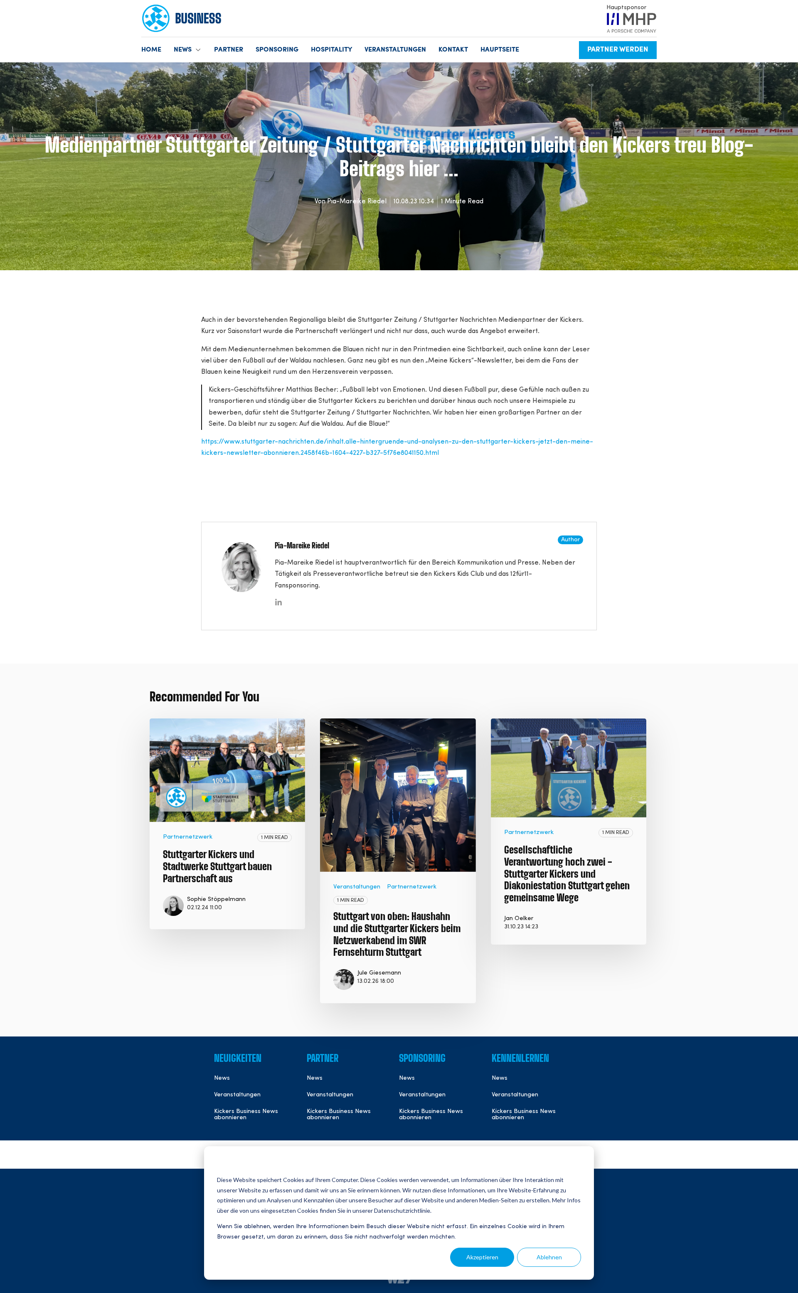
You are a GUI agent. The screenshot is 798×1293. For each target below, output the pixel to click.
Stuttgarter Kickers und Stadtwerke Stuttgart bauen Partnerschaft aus (217, 867)
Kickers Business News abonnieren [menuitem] (246, 1114)
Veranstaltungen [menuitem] (237, 1095)
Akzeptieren (482, 1257)
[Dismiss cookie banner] (578, 1164)
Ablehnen (549, 1257)
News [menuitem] (222, 1078)
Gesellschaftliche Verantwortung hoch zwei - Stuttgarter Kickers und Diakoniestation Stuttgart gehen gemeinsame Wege (567, 874)
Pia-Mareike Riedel (357, 201)
